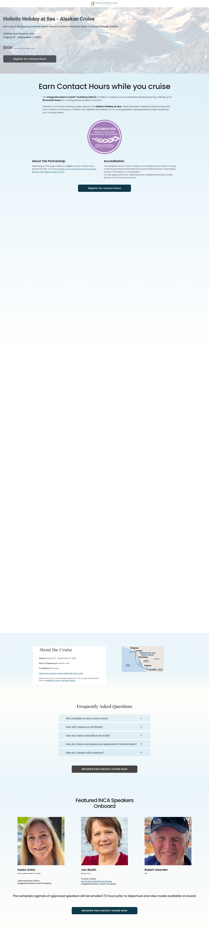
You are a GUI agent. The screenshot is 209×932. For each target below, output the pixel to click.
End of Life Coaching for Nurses (96, 881)
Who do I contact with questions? (85, 752)
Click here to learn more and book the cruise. (61, 673)
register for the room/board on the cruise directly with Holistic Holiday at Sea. (64, 170)
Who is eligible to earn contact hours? (87, 718)
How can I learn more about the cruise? (88, 735)
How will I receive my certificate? (84, 727)
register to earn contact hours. (60, 680)
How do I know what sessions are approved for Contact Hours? (101, 744)
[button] (104, 718)
